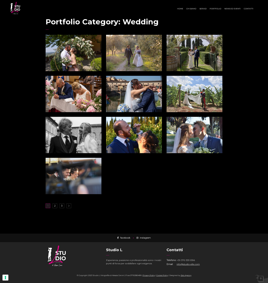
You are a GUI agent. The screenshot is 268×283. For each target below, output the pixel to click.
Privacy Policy (149, 275)
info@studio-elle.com (188, 264)
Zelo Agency (186, 275)
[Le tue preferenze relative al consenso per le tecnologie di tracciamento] (5, 278)
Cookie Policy (162, 275)
